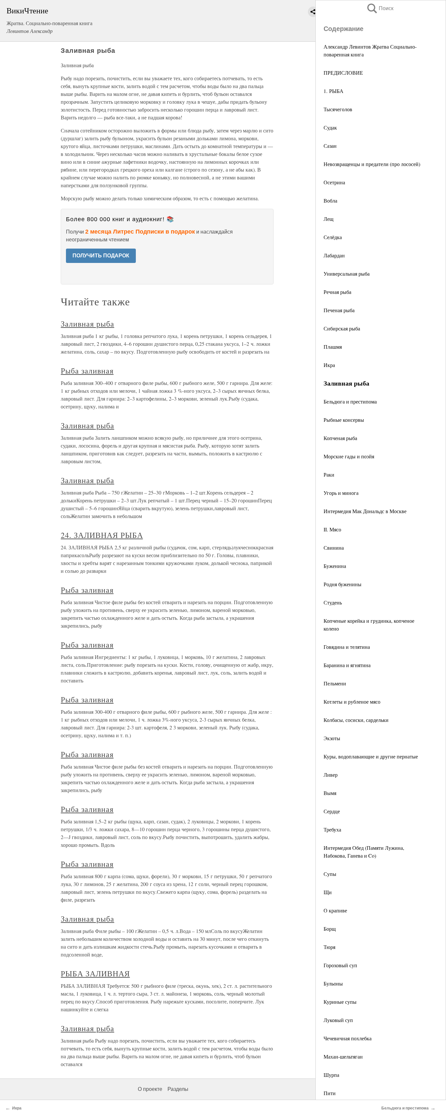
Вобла (330, 200)
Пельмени (335, 683)
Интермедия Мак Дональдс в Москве (365, 511)
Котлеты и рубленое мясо (352, 701)
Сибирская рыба (342, 328)
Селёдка (333, 237)
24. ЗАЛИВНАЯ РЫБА (102, 535)
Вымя (330, 792)
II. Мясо (332, 529)
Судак (330, 127)
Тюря (329, 946)
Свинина (334, 547)
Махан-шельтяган (343, 1056)
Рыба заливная (87, 370)
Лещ (328, 218)
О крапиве (335, 910)
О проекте (150, 1089)
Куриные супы (340, 1001)
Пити (330, 1093)
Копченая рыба (340, 438)
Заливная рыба (87, 323)
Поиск (380, 8)
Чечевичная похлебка (348, 1038)
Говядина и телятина (347, 646)
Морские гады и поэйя (349, 456)
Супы (330, 873)
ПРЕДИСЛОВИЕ (343, 72)
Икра (329, 364)
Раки (329, 474)
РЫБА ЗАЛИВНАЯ (95, 973)
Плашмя (333, 346)
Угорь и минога (341, 492)
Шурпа (331, 1074)
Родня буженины (342, 584)
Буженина (335, 565)
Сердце (332, 811)
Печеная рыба (339, 310)
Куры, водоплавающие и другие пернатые (371, 756)
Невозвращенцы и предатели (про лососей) (372, 164)
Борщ (330, 928)
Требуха (332, 829)
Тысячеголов (338, 109)
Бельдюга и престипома (350, 401)
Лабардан (334, 255)
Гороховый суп (340, 965)
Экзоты (332, 738)
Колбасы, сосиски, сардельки (356, 719)
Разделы (177, 1089)
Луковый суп (338, 1020)
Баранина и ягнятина (347, 665)
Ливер (331, 774)
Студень (333, 602)
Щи (328, 892)
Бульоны (333, 983)
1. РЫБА (333, 90)
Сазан (330, 145)
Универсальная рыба (347, 273)
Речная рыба (337, 291)
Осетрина (334, 182)
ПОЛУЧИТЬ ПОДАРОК (100, 255)
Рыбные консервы (344, 419)
